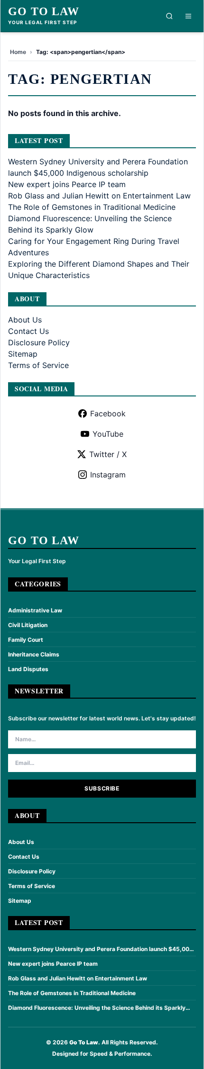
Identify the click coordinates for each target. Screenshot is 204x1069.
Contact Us (28, 331)
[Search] (169, 16)
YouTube (108, 434)
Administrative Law (35, 610)
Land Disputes (28, 669)
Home (18, 51)
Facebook (108, 413)
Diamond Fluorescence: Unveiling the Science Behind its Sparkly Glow (96, 1008)
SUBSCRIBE (101, 788)
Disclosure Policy (39, 342)
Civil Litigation (27, 625)
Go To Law (43, 11)
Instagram (108, 474)
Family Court (25, 639)
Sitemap (22, 354)
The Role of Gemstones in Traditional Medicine (92, 207)
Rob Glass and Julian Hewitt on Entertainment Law (99, 195)
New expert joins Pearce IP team (67, 184)
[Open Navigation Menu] (188, 16)
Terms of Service (38, 365)
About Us (25, 319)
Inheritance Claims (33, 654)
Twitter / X (108, 454)
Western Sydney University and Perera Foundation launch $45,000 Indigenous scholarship (100, 949)
